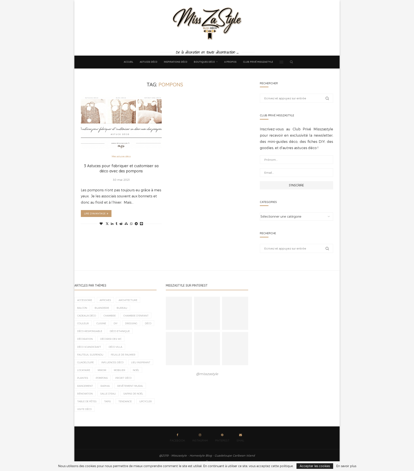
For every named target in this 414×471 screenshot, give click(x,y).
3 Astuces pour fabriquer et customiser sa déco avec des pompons (121, 168)
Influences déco (112, 362)
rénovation (85, 393)
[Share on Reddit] (120, 223)
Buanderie (102, 307)
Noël (136, 370)
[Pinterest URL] (179, 313)
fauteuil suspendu (90, 354)
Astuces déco (148, 61)
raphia (105, 385)
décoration (85, 338)
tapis (107, 401)
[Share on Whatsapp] (131, 223)
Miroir (102, 370)
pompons (102, 377)
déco (148, 323)
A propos (230, 61)
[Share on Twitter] (107, 223)
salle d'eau (108, 393)
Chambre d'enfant (136, 315)
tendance (125, 401)
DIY (116, 323)
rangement (85, 385)
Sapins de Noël (133, 393)
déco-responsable (89, 331)
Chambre (110, 315)
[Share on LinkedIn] (112, 223)
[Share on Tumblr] (116, 223)
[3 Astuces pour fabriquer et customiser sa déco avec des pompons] (121, 122)
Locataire (83, 370)
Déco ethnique (120, 331)
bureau (122, 307)
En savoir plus (346, 466)
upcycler (145, 401)
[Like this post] (101, 223)
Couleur (83, 323)
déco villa (115, 346)
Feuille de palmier (123, 354)
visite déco (84, 409)
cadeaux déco (86, 315)
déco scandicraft (89, 346)
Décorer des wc (111, 338)
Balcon (82, 307)
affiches (105, 300)
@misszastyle (207, 374)
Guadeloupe (85, 362)
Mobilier (119, 370)
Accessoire (84, 300)
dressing (131, 323)
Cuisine (101, 323)
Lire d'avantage (95, 213)
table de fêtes (87, 401)
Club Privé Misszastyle (258, 61)
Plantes (82, 377)
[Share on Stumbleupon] (126, 223)
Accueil (128, 61)
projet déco (123, 377)
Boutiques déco (204, 61)
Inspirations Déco (175, 61)
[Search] (291, 62)
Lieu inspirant (140, 362)
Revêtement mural (130, 385)
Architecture (128, 300)
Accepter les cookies (315, 466)
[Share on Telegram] (136, 223)
